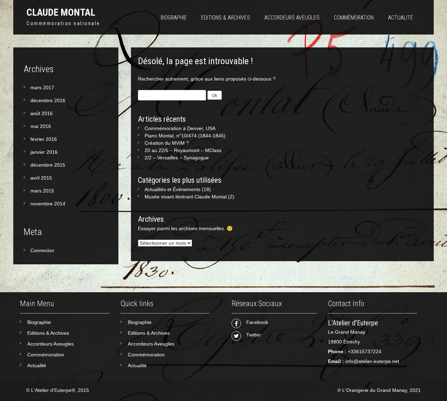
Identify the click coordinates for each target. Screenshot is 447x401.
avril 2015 (41, 178)
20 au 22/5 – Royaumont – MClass (183, 150)
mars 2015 (42, 191)
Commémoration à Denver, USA (180, 128)
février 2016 (43, 139)
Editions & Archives (225, 17)
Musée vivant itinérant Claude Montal (186, 196)
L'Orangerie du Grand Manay (374, 390)
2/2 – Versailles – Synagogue (177, 157)
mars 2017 (42, 87)
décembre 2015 (47, 165)
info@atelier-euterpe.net (372, 361)
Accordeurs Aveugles (292, 17)
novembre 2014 (47, 203)
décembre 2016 (47, 100)
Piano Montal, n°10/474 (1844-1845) (185, 135)
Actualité (400, 17)
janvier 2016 (44, 152)
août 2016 (41, 113)
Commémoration (354, 17)
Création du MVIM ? (167, 143)
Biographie (174, 17)
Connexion (42, 250)
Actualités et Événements (172, 189)
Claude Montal (61, 12)
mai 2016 (40, 126)
